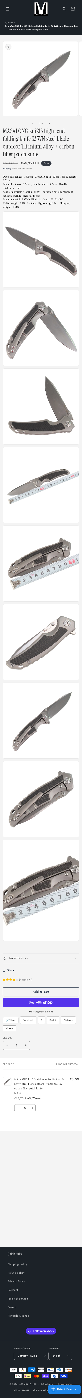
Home (10, 22)
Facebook (28, 1020)
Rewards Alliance (18, 1316)
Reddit (53, 1020)
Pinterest (68, 1020)
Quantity (7, 1038)
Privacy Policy (16, 1281)
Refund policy (16, 1273)
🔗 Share (11, 1020)
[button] (7, 9)
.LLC (34, 1383)
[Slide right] (49, 123)
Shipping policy (17, 1264)
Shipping (7, 168)
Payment (13, 1290)
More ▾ (10, 1028)
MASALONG (25, 1383)
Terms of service (18, 1298)
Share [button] (10, 970)
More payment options (41, 1011)
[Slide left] (32, 123)
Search (12, 1307)
